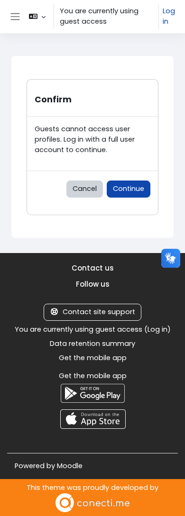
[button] (37, 16)
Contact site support (99, 312)
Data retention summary (92, 343)
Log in (169, 16)
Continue (128, 188)
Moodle (70, 466)
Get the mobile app (93, 357)
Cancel (85, 188)
